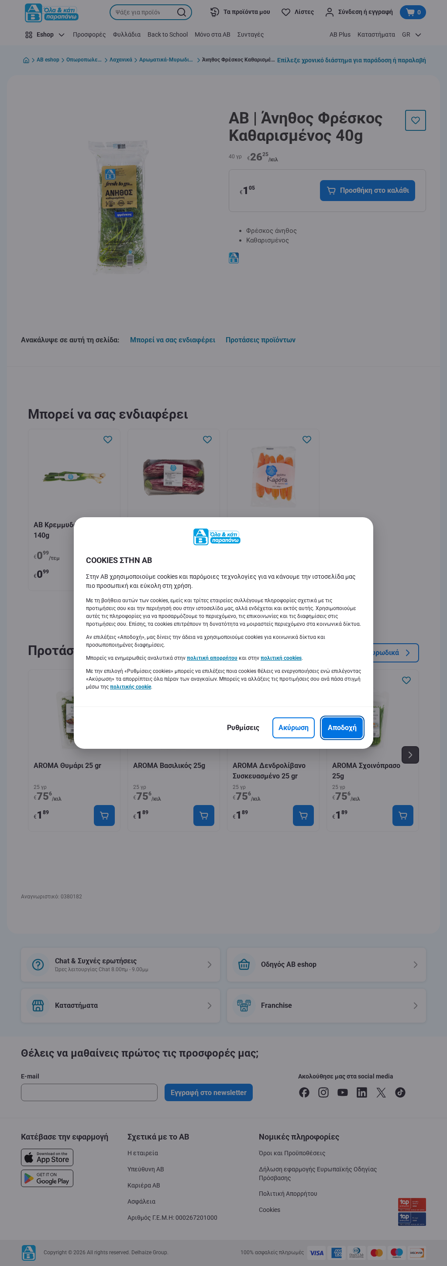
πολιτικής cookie (130, 687)
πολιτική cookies (281, 658)
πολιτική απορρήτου (212, 658)
